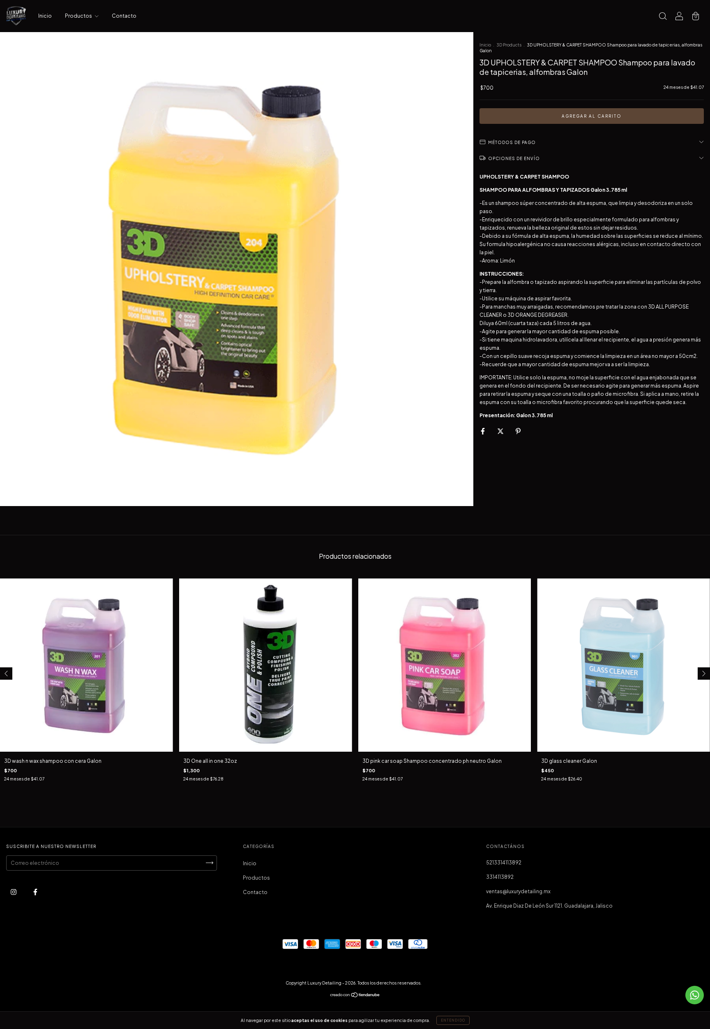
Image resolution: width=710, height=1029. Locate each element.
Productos (79, 16)
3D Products (508, 44)
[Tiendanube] (355, 996)
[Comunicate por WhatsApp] (694, 995)
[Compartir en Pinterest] (518, 431)
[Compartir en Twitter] (501, 431)
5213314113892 (503, 862)
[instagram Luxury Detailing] (14, 892)
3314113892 (500, 877)
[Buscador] (663, 17)
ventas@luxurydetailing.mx (518, 891)
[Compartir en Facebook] (483, 431)
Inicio (45, 16)
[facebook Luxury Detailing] (35, 892)
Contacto (124, 16)
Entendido (453, 1020)
